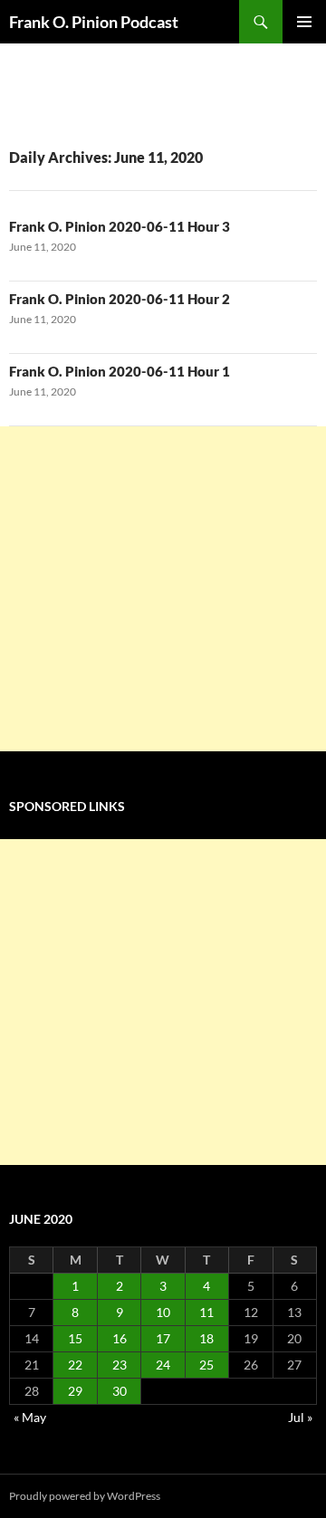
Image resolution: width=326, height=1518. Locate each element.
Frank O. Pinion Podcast (93, 22)
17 (163, 1338)
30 (119, 1391)
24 (163, 1364)
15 (75, 1338)
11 (206, 1312)
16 (119, 1338)
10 (163, 1312)
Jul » (300, 1417)
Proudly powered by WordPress (84, 1496)
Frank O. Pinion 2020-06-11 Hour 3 (119, 226)
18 (206, 1338)
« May (30, 1417)
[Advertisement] (163, 589)
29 (75, 1391)
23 (119, 1364)
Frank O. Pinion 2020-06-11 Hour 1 (119, 371)
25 (206, 1364)
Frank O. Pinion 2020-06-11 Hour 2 (119, 299)
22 (75, 1364)
